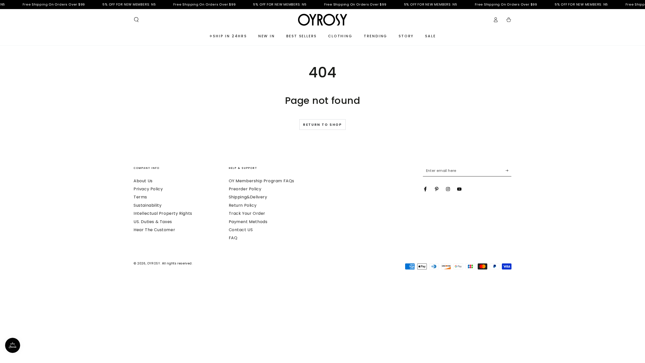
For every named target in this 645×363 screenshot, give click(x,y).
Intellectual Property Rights (163, 213)
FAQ (233, 238)
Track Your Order (247, 213)
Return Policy (243, 205)
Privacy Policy (148, 189)
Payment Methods (248, 222)
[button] (136, 19)
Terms (140, 197)
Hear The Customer (154, 230)
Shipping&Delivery (248, 197)
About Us (143, 181)
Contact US (241, 230)
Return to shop (322, 124)
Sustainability (148, 205)
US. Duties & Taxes (153, 222)
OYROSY (153, 263)
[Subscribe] (508, 170)
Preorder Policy (245, 189)
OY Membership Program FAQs (262, 181)
